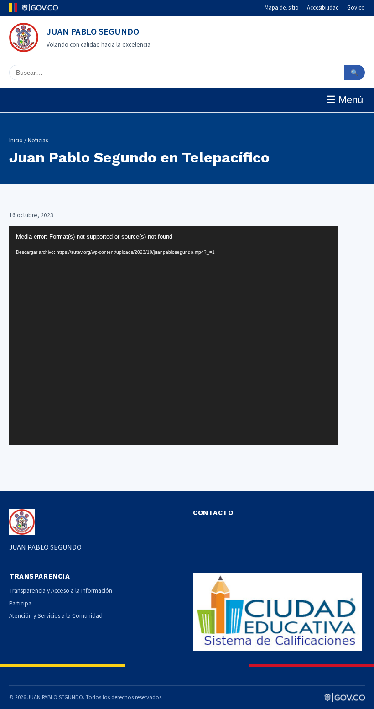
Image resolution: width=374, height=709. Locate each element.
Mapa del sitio (282, 8)
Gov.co (356, 8)
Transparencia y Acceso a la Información (60, 590)
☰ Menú (345, 99)
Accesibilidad (323, 8)
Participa (20, 603)
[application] (173, 335)
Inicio (16, 140)
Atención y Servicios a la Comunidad (56, 615)
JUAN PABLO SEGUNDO (93, 32)
